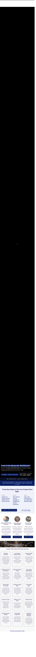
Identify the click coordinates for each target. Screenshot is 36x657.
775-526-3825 (25, 475)
